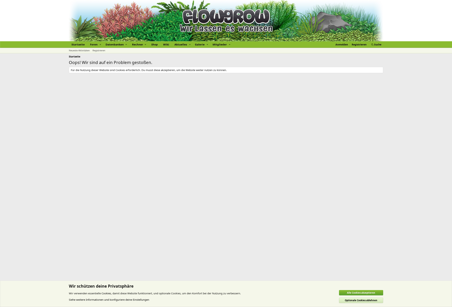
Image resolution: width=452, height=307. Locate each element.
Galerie (200, 44)
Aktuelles (180, 44)
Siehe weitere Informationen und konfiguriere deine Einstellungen (109, 299)
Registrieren (99, 50)
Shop (154, 44)
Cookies (106, 293)
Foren (94, 44)
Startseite (78, 44)
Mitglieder (220, 44)
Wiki (166, 44)
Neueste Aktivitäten (79, 50)
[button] (100, 44)
